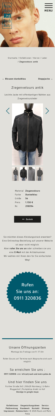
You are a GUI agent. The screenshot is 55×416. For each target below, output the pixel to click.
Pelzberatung (12, 408)
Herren (36, 58)
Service (45, 406)
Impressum (9, 411)
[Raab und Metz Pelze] (7, 16)
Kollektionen (25, 58)
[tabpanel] (27, 134)
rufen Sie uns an (18, 248)
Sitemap (45, 408)
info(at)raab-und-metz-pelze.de (36, 374)
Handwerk (25, 408)
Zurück (29, 219)
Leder (44, 58)
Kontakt (35, 408)
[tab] (15, 174)
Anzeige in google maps (27, 392)
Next (47, 110)
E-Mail (17, 252)
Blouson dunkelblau (14, 79)
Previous (8, 110)
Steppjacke (45, 79)
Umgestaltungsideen (29, 406)
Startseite (12, 58)
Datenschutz (22, 411)
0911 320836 (10, 374)
